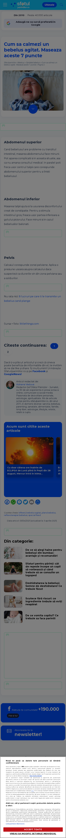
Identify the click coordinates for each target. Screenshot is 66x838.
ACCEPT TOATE (33, 829)
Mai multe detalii (36, 776)
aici (32, 790)
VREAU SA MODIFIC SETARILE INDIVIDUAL (33, 833)
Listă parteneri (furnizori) (15, 824)
